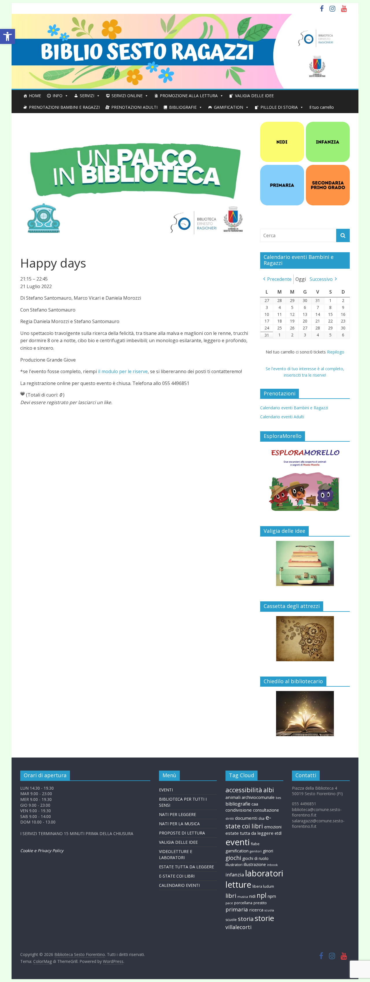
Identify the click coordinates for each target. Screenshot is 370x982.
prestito (260, 902)
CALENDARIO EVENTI (179, 885)
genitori (256, 851)
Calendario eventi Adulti (282, 416)
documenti (246, 818)
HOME (35, 95)
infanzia (234, 874)
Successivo (321, 279)
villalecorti (238, 927)
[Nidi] (282, 125)
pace (229, 903)
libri (230, 895)
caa (254, 804)
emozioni (273, 827)
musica (242, 897)
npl (262, 895)
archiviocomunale (258, 797)
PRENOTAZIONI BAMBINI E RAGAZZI (64, 107)
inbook (272, 865)
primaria (236, 909)
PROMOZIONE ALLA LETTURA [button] (189, 95)
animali (232, 797)
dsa (261, 818)
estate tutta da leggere (249, 833)
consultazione (266, 810)
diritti (229, 819)
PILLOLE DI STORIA (279, 107)
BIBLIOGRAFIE (183, 107)
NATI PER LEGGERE (177, 814)
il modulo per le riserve (123, 371)
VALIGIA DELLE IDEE (254, 95)
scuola (269, 910)
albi (268, 790)
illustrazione (255, 864)
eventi (237, 842)
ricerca (256, 910)
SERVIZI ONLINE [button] (127, 95)
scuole (231, 919)
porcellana (243, 902)
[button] (7, 36)
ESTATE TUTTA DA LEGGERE (186, 866)
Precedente (279, 279)
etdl (278, 833)
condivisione (238, 810)
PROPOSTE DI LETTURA (182, 833)
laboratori (264, 873)
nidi (252, 896)
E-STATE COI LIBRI (177, 876)
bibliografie (237, 804)
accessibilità (243, 789)
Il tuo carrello (321, 107)
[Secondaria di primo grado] (328, 168)
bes (278, 798)
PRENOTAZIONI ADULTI (134, 107)
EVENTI (166, 790)
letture (238, 884)
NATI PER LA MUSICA (179, 823)
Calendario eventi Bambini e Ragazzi (294, 407)
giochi (233, 858)
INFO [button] (57, 95)
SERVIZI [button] (87, 95)
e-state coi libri (248, 821)
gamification (237, 851)
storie (264, 918)
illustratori (234, 864)
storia (246, 919)
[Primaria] (282, 168)
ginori (268, 851)
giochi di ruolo (255, 858)
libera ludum (263, 886)
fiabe (255, 843)
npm (272, 896)
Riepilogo (335, 352)
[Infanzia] (328, 125)
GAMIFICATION (228, 107)
